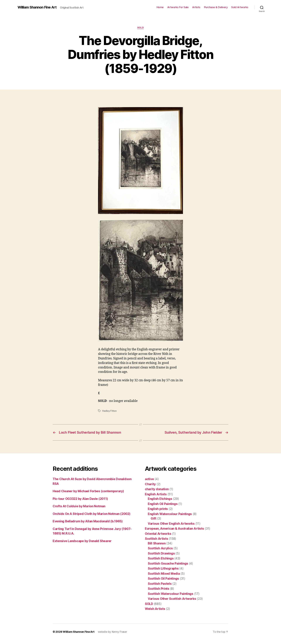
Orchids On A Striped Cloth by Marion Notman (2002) (91, 514)
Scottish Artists (156, 538)
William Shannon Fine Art (37, 7)
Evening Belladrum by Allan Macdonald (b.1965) (88, 521)
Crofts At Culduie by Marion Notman (79, 506)
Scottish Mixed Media (164, 573)
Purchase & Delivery (216, 7)
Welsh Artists (155, 609)
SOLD (140, 27)
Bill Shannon (157, 543)
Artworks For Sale (178, 7)
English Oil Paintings (163, 504)
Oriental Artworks (158, 534)
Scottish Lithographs (163, 568)
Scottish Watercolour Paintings (170, 594)
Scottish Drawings (161, 553)
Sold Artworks (239, 7)
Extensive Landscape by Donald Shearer (82, 541)
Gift (153, 518)
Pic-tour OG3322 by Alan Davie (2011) (80, 499)
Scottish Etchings (161, 558)
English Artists (156, 494)
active (149, 479)
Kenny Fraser (119, 631)
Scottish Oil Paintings (163, 578)
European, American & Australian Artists (174, 528)
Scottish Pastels (160, 583)
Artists (196, 7)
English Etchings (160, 499)
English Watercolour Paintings (170, 514)
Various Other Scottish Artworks (172, 599)
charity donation (157, 489)
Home (160, 7)
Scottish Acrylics (160, 548)
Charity (150, 484)
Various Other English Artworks (171, 523)
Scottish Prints (158, 588)
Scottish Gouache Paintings (168, 563)
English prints (158, 509)
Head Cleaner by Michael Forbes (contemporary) (88, 491)
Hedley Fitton (109, 410)
